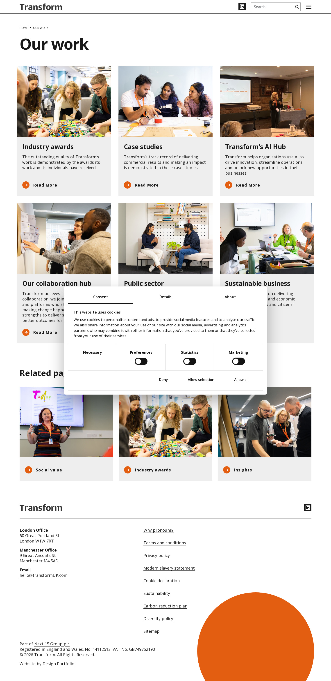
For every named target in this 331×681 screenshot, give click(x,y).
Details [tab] (165, 296)
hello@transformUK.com (44, 575)
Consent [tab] (100, 296)
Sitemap (151, 631)
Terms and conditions (164, 542)
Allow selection (201, 379)
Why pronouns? (158, 530)
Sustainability (156, 593)
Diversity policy (158, 618)
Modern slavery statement (169, 568)
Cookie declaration (161, 580)
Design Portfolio (58, 663)
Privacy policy (156, 555)
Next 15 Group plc (52, 643)
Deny (163, 379)
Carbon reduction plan (165, 606)
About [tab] (230, 296)
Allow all (241, 379)
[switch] (141, 361)
